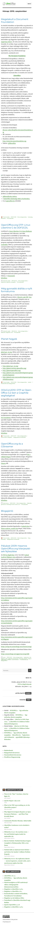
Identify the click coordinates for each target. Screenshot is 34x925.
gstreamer (3, 504)
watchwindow (15, 659)
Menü (29, 3)
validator (9, 659)
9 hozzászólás (10, 218)
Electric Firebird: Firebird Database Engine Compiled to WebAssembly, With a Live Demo (17, 843)
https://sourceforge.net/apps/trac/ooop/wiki (15, 654)
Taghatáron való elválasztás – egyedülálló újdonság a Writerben (17, 737)
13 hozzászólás (20, 282)
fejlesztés (8, 282)
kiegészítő (8, 332)
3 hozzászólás (17, 332)
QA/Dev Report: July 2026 (12, 801)
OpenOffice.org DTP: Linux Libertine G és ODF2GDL (15, 226)
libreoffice (3, 218)
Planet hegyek (9, 339)
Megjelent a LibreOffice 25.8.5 (13, 889)
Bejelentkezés (8, 750)
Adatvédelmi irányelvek (10, 919)
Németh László (6, 280)
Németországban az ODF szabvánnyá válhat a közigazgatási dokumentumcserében (16, 885)
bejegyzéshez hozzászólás (19, 437)
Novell (12, 504)
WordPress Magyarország (12, 757)
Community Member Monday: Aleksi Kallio (17, 821)
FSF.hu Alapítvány (8, 555)
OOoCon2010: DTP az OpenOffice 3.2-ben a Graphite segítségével (16, 393)
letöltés (25, 658)
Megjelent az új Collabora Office (14, 898)
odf (12, 332)
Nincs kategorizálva (22, 217)
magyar (29, 658)
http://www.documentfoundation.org (14, 141)
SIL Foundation (6, 417)
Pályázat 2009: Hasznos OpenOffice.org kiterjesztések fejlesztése (16, 548)
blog (29, 538)
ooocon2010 (4, 437)
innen (28, 693)
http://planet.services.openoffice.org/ (14, 368)
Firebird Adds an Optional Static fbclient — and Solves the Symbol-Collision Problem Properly (17, 852)
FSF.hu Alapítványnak (24, 684)
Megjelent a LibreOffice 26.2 (13, 891)
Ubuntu (3, 463)
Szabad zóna (25, 526)
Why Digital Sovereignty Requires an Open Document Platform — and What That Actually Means (17, 814)
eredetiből (4, 244)
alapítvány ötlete (6, 42)
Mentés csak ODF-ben (25, 297)
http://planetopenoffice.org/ (12, 370)
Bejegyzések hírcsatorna (12, 752)
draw (6, 658)
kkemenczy (6, 503)
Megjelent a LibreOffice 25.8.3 (13, 907)
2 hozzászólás (24, 504)
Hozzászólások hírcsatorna (12, 755)
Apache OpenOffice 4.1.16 (12, 905)
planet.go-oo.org (6, 352)
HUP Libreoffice (13, 871)
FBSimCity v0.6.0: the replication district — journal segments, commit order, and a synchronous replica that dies (17, 861)
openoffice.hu (10, 201)
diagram (3, 658)
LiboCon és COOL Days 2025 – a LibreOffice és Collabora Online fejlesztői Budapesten (16, 722)
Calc (30, 657)
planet (29, 382)
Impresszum (7, 922)
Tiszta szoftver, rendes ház (9, 528)
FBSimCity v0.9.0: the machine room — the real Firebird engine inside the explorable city (16, 834)
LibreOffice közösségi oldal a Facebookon (17, 198)
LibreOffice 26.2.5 (9, 876)
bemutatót (11, 276)
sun (19, 504)
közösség (30, 217)
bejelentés (3, 282)
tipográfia (13, 282)
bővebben (4, 278)
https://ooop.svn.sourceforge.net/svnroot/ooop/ (16, 646)
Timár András (6, 217)
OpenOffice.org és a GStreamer (12, 445)
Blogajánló (7, 511)
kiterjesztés (15, 658)
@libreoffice (12, 143)
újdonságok (4, 659)
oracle (16, 504)
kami (4, 657)
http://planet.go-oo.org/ (10, 366)
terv (29, 700)
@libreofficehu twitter (10, 196)
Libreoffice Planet (14, 790)
